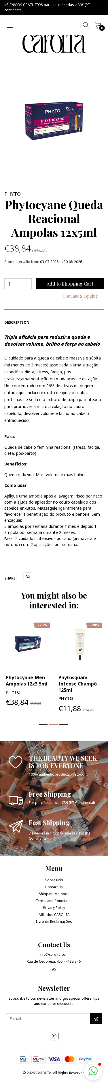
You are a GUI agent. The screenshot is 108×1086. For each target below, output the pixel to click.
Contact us (54, 886)
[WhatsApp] (54, 969)
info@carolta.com (54, 954)
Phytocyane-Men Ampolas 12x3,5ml (27, 680)
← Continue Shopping (78, 296)
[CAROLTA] (54, 43)
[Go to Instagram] (54, 1036)
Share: (10, 578)
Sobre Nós (54, 880)
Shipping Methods (54, 893)
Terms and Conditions (54, 900)
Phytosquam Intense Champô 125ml (77, 683)
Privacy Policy (54, 907)
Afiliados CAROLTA (54, 914)
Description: (17, 322)
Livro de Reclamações (54, 921)
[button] (43, 724)
